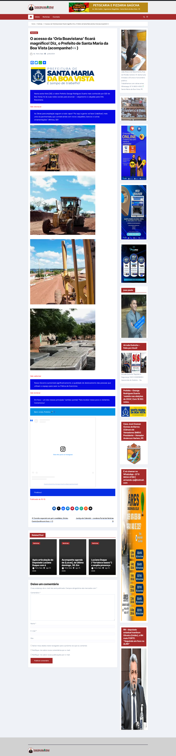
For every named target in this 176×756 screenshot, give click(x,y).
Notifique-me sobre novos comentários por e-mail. (51, 650)
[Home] (31, 17)
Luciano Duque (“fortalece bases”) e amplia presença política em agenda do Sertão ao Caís (101, 565)
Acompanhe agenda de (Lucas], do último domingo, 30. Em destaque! (73, 563)
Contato (56, 17)
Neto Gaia (39, 54)
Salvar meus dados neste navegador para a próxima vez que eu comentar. (59, 646)
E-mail (34, 631)
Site (32, 638)
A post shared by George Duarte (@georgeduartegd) (61, 484)
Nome (33, 624)
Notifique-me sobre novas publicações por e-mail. (51, 655)
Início (37, 17)
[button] (147, 16)
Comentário (36, 593)
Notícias (46, 17)
